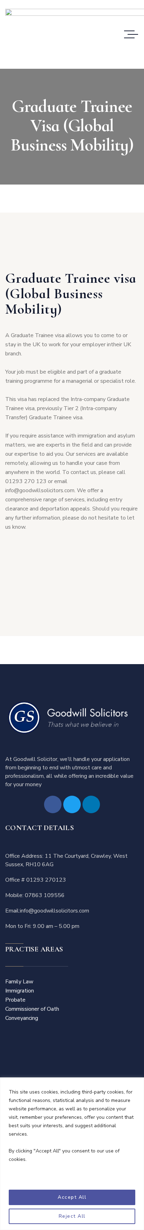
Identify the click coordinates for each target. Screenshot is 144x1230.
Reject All (72, 1216)
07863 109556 (45, 895)
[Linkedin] (91, 804)
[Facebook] (53, 804)
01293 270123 (46, 880)
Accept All (72, 1197)
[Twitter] (72, 804)
